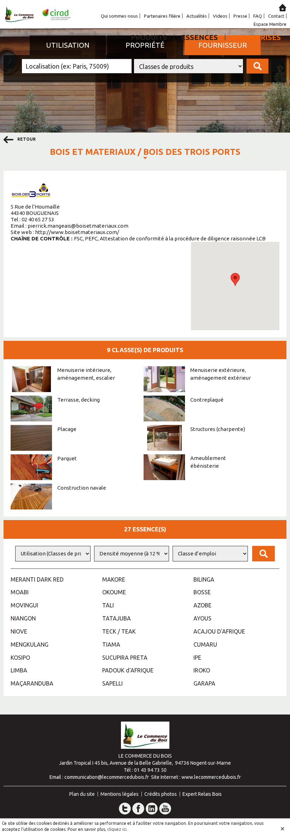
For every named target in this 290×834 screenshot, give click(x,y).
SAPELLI (112, 683)
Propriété (145, 45)
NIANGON (23, 618)
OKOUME (114, 592)
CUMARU (205, 644)
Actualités (196, 15)
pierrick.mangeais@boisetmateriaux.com (78, 226)
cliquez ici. (117, 829)
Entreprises (256, 37)
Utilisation (67, 45)
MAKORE (113, 579)
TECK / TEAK (119, 631)
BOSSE (202, 592)
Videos (220, 15)
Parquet (67, 458)
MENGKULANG (29, 644)
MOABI (20, 592)
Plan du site (82, 794)
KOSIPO (20, 657)
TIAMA (111, 644)
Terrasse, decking (78, 400)
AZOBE (202, 605)
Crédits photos (160, 794)
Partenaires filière (162, 15)
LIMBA (19, 670)
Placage (66, 429)
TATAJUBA (116, 618)
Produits (149, 37)
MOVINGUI (24, 605)
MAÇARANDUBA (32, 683)
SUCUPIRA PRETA (124, 657)
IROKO (201, 670)
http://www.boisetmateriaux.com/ (77, 232)
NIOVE (19, 631)
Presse (240, 15)
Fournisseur (222, 45)
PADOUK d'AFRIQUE (127, 670)
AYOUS (202, 618)
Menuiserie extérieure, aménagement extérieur (220, 373)
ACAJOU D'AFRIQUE (219, 631)
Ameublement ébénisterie (208, 461)
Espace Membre (270, 24)
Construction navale (81, 488)
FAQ (257, 15)
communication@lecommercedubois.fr (106, 777)
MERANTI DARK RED (37, 579)
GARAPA (204, 683)
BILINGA (203, 579)
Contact (276, 15)
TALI (108, 605)
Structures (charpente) (217, 429)
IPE (197, 657)
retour (26, 139)
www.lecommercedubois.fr (211, 777)
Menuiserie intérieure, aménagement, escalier (86, 373)
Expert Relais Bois (202, 794)
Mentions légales (119, 794)
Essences (199, 37)
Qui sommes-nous (119, 15)
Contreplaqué (207, 400)
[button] (235, 279)
